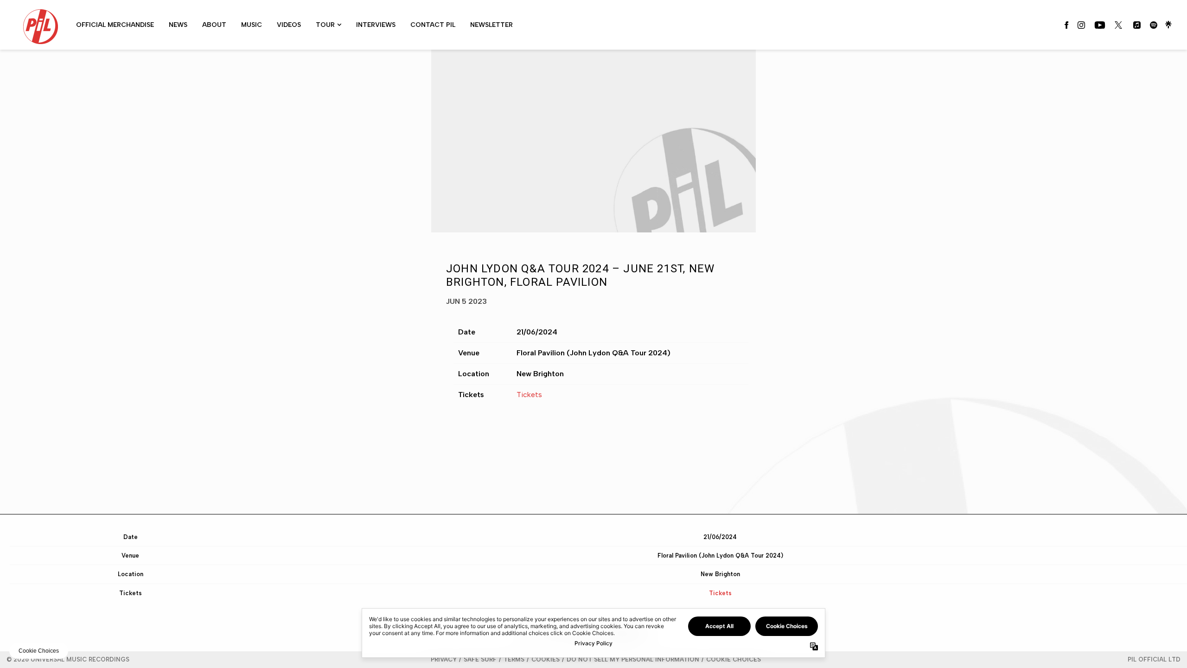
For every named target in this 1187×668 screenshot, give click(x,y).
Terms (514, 659)
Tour (325, 25)
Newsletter (491, 25)
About (214, 25)
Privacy (444, 659)
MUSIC (251, 25)
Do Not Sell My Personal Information (633, 659)
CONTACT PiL (432, 25)
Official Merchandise (115, 25)
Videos (289, 25)
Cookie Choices (733, 659)
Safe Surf (480, 659)
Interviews (376, 25)
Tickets (529, 394)
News (178, 25)
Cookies (545, 659)
